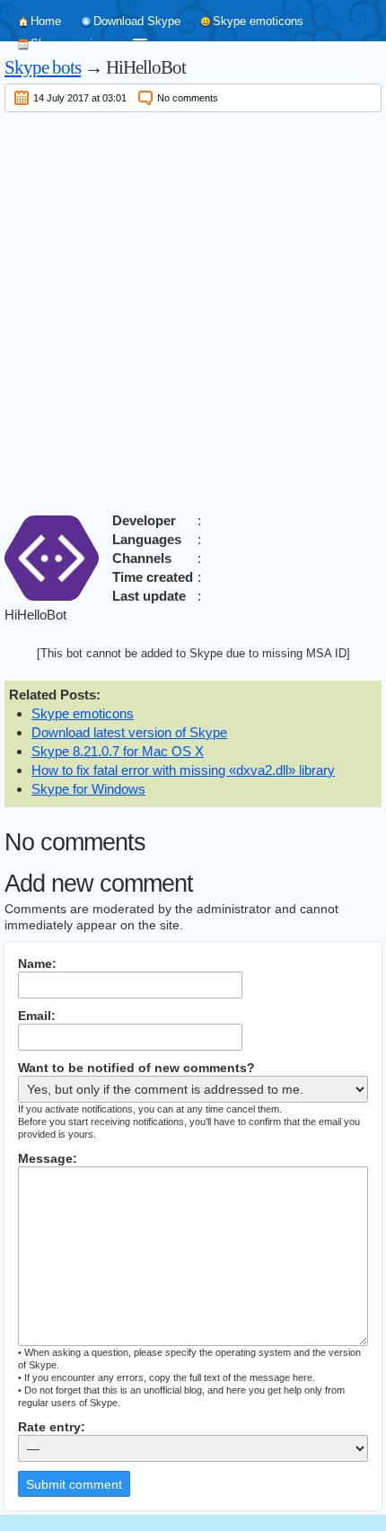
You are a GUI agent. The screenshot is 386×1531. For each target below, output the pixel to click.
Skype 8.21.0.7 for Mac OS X (117, 751)
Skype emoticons (258, 21)
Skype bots (42, 67)
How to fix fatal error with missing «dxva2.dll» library (183, 770)
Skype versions (71, 43)
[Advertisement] (193, 309)
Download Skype (136, 21)
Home (46, 21)
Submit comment (74, 1484)
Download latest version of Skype (129, 732)
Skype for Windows (88, 788)
